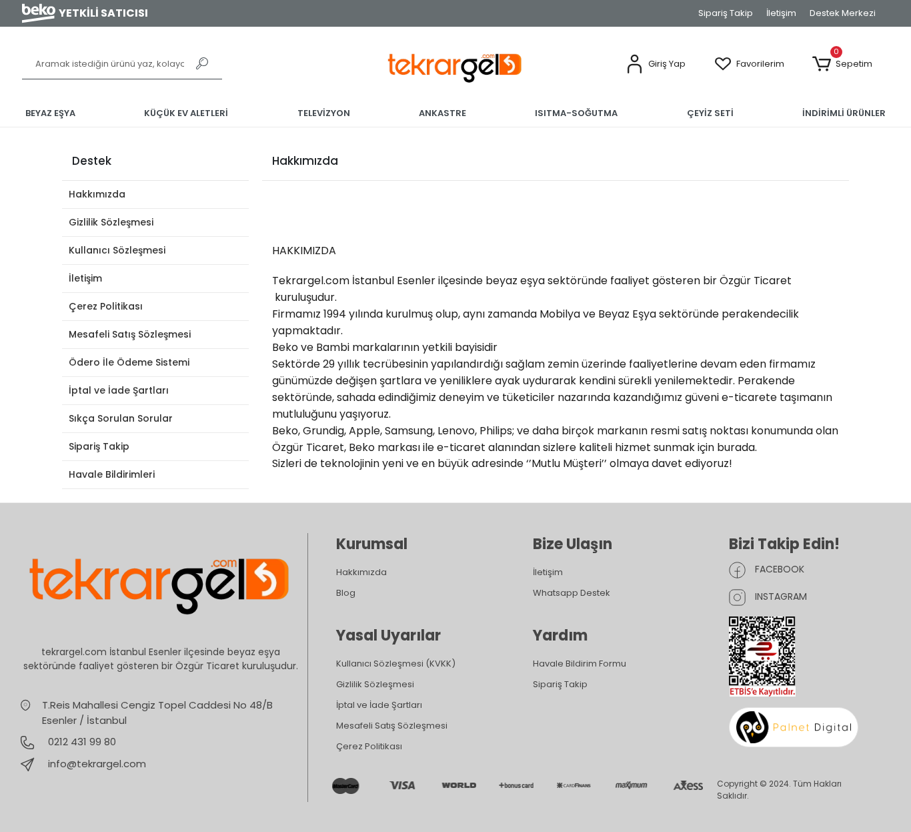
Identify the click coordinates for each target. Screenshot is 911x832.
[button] (655, 64)
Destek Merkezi (843, 13)
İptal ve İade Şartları (119, 390)
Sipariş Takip (725, 13)
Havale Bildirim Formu (579, 663)
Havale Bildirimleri (112, 474)
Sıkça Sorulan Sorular (121, 418)
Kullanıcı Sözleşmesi (117, 250)
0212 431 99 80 (80, 742)
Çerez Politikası (106, 306)
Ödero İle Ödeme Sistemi (129, 362)
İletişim (781, 13)
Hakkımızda (97, 194)
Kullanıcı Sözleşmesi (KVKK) (395, 663)
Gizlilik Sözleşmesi (111, 222)
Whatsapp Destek (571, 592)
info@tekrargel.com (97, 764)
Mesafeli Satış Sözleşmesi (130, 334)
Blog (345, 592)
